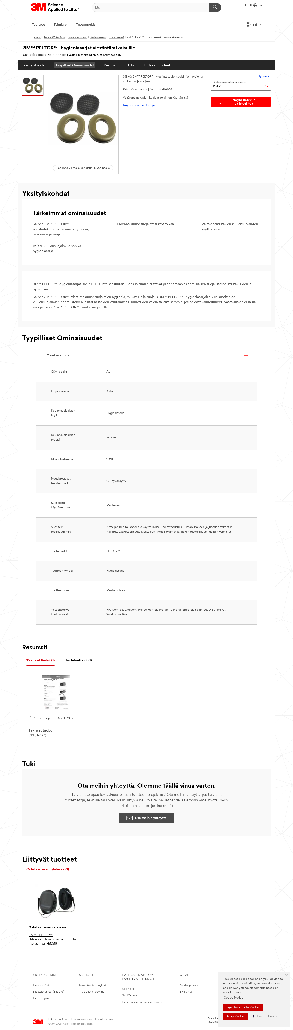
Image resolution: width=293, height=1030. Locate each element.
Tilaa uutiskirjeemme (91, 991)
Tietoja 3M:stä (41, 985)
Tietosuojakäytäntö (83, 1019)
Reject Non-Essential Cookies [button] (243, 1007)
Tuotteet (38, 25)
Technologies (41, 998)
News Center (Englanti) (93, 985)
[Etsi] (215, 7)
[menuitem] (34, 65)
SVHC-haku (129, 995)
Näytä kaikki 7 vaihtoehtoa (244, 102)
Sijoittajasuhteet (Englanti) (48, 991)
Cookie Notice (233, 997)
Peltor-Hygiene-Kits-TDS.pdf (54, 718)
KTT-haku (128, 988)
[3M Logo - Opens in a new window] (55, 7)
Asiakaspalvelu (189, 985)
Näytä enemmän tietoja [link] (139, 105)
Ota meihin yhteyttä (151, 818)
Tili (254, 25)
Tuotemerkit (85, 25)
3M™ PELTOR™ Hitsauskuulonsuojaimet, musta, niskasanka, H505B (53, 940)
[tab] (40, 661)
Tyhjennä (264, 76)
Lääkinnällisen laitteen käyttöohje (142, 1002)
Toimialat (61, 25)
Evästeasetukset (105, 1019)
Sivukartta (186, 991)
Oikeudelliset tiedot (59, 1019)
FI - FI (248, 5)
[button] (264, 1016)
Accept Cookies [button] (236, 1016)
